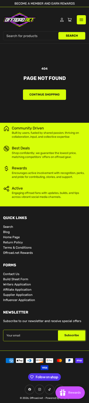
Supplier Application (17, 295)
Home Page (11, 237)
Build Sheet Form (15, 279)
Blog (6, 232)
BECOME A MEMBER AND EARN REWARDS (44, 3)
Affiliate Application (17, 289)
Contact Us (11, 274)
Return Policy (13, 242)
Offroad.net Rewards (18, 253)
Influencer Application (19, 300)
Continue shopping (44, 94)
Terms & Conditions (17, 247)
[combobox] (44, 35)
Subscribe (71, 335)
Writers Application (17, 284)
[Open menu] (81, 19)
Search (72, 35)
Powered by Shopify (57, 398)
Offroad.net (36, 398)
